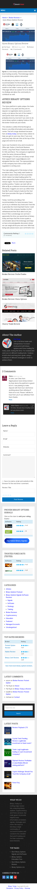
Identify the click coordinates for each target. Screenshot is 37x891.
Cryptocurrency (11, 615)
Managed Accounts (13, 624)
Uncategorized (11, 627)
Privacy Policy (18, 888)
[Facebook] (3, 877)
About (17, 686)
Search (18, 713)
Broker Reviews (11, 612)
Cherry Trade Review (11, 324)
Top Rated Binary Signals (17, 541)
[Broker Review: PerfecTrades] (18, 262)
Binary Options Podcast (14, 592)
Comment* (7, 455)
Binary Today (12, 886)
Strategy (10, 606)
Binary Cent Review (12, 658)
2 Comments (17, 49)
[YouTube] (15, 877)
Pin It (13, 243)
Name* (5, 431)
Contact (17, 697)
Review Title (6, 487)
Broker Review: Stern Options (14, 299)
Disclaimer (9, 888)
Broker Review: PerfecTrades (14, 274)
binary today (12, 134)
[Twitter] (11, 877)
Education (9, 618)
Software (10, 603)
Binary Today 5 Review (23, 689)
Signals (10, 600)
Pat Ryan (7, 47)
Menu (3, 10)
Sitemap (27, 888)
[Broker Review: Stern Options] (18, 287)
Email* (5, 439)
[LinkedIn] (7, 877)
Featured (9, 621)
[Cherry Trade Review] (18, 312)
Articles (8, 589)
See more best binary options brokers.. (19, 666)
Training (10, 609)
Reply (10, 399)
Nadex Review (10, 652)
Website (6, 447)
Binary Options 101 (18, 867)
